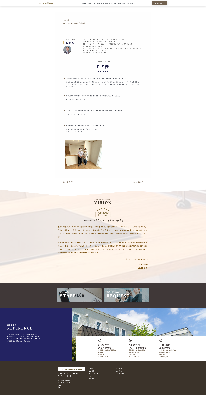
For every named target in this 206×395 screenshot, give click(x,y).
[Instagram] (59, 387)
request (118, 296)
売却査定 (90, 3)
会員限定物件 (122, 3)
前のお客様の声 (67, 182)
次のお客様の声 (139, 182)
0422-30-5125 (65, 381)
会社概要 (114, 3)
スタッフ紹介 (98, 3)
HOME (84, 3)
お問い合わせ (131, 3)
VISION (103, 202)
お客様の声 (106, 3)
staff (68, 296)
